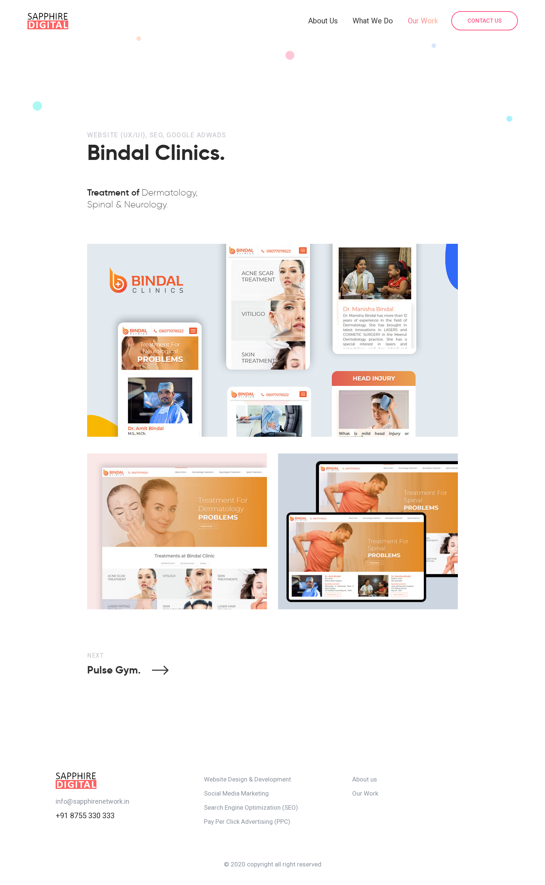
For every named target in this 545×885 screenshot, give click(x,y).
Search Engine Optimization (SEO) (251, 807)
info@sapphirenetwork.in (92, 801)
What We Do (373, 20)
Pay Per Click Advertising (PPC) (247, 821)
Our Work (423, 20)
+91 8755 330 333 (85, 815)
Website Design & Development (247, 779)
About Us (323, 20)
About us (364, 779)
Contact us (485, 20)
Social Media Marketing (236, 793)
